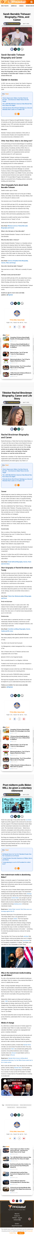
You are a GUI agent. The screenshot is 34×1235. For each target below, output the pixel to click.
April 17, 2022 (26, 23)
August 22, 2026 (14, 1177)
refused (14, 1053)
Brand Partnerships (17, 1225)
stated (15, 918)
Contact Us (17, 1215)
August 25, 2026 (14, 1154)
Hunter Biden (15, 898)
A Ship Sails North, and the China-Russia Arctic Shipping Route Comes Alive (19, 1174)
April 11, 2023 (14, 733)
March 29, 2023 (14, 362)
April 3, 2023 (13, 356)
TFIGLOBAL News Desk (13, 23)
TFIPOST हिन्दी (17, 1220)
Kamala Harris (27, 1044)
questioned (26, 940)
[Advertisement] (17, 384)
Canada (21, 6)
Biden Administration (25, 1105)
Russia (13, 1055)
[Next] (18, 114)
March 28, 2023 (14, 369)
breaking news (18, 904)
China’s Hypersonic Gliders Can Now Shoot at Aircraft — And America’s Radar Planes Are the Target (15, 99)
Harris (12, 1049)
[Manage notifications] (29, 1219)
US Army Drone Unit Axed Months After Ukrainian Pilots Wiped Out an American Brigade (20, 1189)
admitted (26, 936)
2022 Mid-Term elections (12, 1105)
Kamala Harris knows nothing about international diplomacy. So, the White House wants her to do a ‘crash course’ (17, 1060)
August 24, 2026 (14, 1169)
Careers (17, 1223)
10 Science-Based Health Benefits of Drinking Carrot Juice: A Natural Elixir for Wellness (20, 346)
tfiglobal (10, 295)
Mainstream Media (21, 1107)
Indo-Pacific (5, 6)
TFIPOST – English (17, 1217)
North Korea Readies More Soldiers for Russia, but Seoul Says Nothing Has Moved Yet (20, 1165)
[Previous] (15, 114)
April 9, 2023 (13, 349)
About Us (17, 1213)
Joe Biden (28, 820)
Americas (14, 6)
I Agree (21, 1233)
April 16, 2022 (26, 794)
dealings (29, 893)
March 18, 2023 (14, 376)
